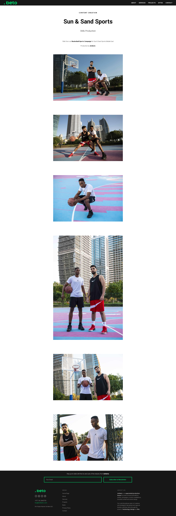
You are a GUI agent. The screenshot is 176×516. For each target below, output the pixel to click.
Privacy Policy (66, 508)
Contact (64, 511)
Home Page (65, 493)
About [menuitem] (133, 3)
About (64, 496)
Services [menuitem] (142, 3)
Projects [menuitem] (152, 3)
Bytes (64, 505)
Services (64, 499)
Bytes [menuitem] (160, 3)
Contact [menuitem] (169, 3)
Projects (64, 502)
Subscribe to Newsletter (117, 480)
